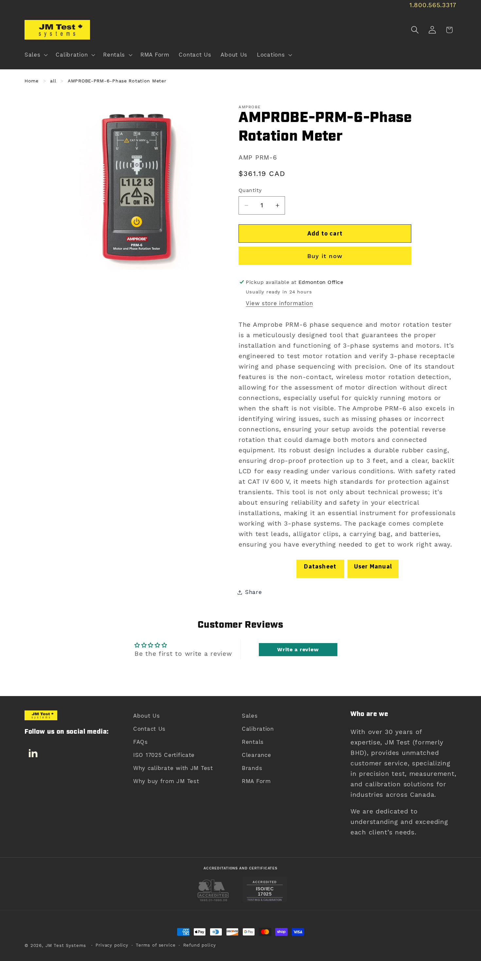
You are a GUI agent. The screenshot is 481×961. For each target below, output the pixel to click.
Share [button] (253, 592)
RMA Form (256, 781)
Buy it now (325, 256)
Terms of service (155, 945)
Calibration (258, 728)
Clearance (256, 755)
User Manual (373, 566)
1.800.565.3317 (432, 5)
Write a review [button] (298, 649)
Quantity (250, 190)
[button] (35, 55)
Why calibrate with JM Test (173, 768)
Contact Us (149, 728)
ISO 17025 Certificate (164, 755)
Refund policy (199, 945)
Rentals (253, 742)
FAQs (140, 742)
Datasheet (320, 566)
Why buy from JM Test (166, 781)
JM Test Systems (65, 945)
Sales (250, 715)
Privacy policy (112, 945)
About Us (146, 715)
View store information (279, 303)
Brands (252, 768)
